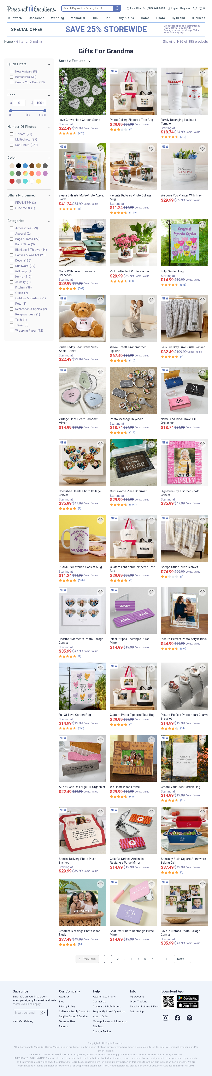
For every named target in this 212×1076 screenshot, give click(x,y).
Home (145, 18)
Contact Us (99, 1001)
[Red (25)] (12, 181)
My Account (137, 996)
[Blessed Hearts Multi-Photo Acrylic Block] (82, 166)
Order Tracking (138, 1001)
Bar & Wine (24, 244)
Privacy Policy (67, 1006)
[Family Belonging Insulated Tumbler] (184, 91)
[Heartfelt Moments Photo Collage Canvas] (82, 610)
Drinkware (24, 266)
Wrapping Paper (28, 330)
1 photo (23, 134)
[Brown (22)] (31, 166)
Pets (20, 303)
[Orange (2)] (31, 174)
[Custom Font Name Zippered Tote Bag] (133, 538)
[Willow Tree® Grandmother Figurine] (133, 318)
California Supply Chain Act (74, 1011)
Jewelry (22, 282)
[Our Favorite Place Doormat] (133, 462)
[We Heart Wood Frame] (133, 758)
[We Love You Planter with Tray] (184, 166)
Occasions (37, 18)
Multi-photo (25, 139)
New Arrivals (26, 71)
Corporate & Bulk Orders (107, 1006)
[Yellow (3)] (38, 181)
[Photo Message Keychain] (133, 390)
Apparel (22, 233)
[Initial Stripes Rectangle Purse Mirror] (133, 610)
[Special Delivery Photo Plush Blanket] (82, 830)
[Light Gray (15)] (18, 174)
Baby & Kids (125, 18)
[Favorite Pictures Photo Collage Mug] (133, 166)
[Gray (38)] (45, 166)
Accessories (26, 228)
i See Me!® (24, 208)
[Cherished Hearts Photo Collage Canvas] (82, 462)
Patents (63, 1026)
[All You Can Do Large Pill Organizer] (82, 758)
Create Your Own (29, 82)
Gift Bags (23, 271)
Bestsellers (25, 77)
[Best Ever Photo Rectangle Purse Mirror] (133, 902)
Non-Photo (26, 145)
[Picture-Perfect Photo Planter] (133, 242)
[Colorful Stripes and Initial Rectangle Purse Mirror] (133, 830)
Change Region (102, 1031)
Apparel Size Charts (104, 996)
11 (167, 959)
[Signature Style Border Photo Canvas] (184, 462)
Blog (61, 1001)
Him (95, 18)
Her (107, 18)
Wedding (57, 18)
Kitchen (23, 287)
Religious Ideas (27, 314)
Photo (160, 18)
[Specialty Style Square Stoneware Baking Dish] (184, 830)
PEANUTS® (25, 202)
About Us (64, 996)
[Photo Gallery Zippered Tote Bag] (133, 91)
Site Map (98, 1026)
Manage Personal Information (110, 1021)
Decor (22, 260)
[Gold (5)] (38, 166)
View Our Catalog (23, 1021)
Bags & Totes (27, 239)
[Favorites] (195, 8)
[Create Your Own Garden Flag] (184, 758)
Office (21, 292)
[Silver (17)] (18, 181)
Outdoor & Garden (30, 298)
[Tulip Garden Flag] (184, 242)
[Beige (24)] (12, 166)
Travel (21, 325)
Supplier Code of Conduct (73, 1016)
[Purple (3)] (45, 174)
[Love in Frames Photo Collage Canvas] (184, 902)
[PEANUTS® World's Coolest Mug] (82, 538)
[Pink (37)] (38, 174)
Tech (20, 319)
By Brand (178, 18)
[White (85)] (31, 181)
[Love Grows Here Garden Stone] (82, 91)
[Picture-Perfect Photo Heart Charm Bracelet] (184, 686)
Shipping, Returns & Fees (144, 1006)
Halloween (14, 18)
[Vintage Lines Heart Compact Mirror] (82, 390)
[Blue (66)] (25, 166)
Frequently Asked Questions (109, 1011)
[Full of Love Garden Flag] (82, 686)
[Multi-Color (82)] (25, 174)
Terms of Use (67, 1021)
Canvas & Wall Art (30, 255)
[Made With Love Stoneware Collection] (82, 242)
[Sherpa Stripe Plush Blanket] (184, 538)
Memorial (78, 18)
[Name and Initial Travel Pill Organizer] (184, 390)
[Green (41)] (12, 174)
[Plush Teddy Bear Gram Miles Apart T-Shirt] (82, 318)
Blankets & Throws (30, 249)
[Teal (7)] (25, 181)
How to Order (100, 1016)
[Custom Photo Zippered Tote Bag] (133, 686)
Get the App (136, 1011)
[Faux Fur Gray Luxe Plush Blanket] (184, 318)
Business (198, 18)
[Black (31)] (18, 166)
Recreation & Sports (30, 309)
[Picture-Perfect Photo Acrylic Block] (184, 610)
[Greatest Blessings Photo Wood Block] (82, 902)
